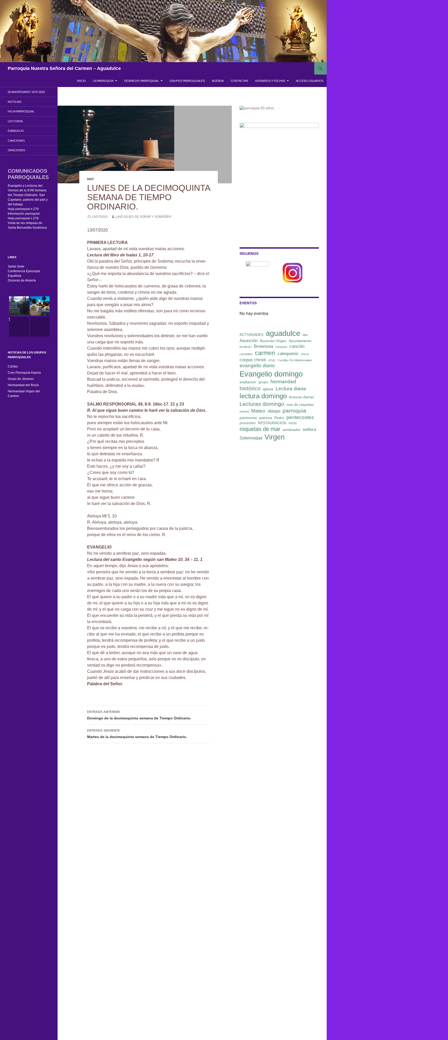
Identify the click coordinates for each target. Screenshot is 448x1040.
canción (296, 346)
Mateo (258, 411)
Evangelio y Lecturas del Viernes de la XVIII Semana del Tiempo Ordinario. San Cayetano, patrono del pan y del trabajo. (28, 195)
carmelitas (246, 354)
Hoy (90, 179)
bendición (245, 346)
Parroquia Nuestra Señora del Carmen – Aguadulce (64, 68)
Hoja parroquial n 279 (23, 209)
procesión (248, 423)
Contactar (239, 80)
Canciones (16, 140)
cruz (271, 360)
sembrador (291, 430)
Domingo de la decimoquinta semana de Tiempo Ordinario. (139, 715)
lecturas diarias (301, 397)
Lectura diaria (291, 388)
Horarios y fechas (270, 80)
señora (309, 429)
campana (281, 346)
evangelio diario (257, 365)
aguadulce (283, 333)
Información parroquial (24, 213)
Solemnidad (251, 438)
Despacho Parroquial (141, 80)
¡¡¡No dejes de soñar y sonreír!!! (143, 217)
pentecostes (300, 417)
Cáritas (13, 366)
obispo (274, 411)
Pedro (279, 418)
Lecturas (15, 121)
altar (305, 334)
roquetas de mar (260, 429)
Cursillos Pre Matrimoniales (295, 360)
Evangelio (16, 130)
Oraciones (16, 150)
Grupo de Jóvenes (21, 379)
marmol (244, 411)
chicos (305, 354)
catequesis (287, 353)
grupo (263, 382)
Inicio (81, 80)
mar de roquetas (300, 404)
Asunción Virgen (273, 341)
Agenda (218, 80)
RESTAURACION (272, 423)
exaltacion (248, 382)
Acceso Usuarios (309, 80)
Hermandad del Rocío (23, 385)
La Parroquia (103, 80)
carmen (265, 353)
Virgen (274, 437)
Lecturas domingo (262, 404)
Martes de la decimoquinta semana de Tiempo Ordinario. (137, 734)
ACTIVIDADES (251, 335)
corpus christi (253, 359)
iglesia (268, 389)
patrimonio (248, 418)
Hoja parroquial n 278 (23, 218)
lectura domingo (263, 396)
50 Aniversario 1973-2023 (26, 91)
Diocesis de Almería (22, 280)
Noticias (14, 101)
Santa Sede (16, 266)
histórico (250, 388)
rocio (293, 423)
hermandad (283, 381)
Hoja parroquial (21, 111)
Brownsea (263, 346)
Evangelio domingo (271, 374)
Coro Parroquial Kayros (24, 372)
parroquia (294, 411)
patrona (265, 418)
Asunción (248, 340)
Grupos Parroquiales (187, 80)
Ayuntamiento (300, 341)
